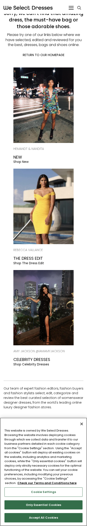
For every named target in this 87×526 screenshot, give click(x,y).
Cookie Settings (43, 492)
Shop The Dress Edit (28, 263)
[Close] (82, 424)
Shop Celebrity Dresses (31, 364)
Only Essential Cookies (43, 505)
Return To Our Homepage (43, 55)
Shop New (21, 161)
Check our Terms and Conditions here (47, 483)
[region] (43, 472)
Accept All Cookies (43, 518)
